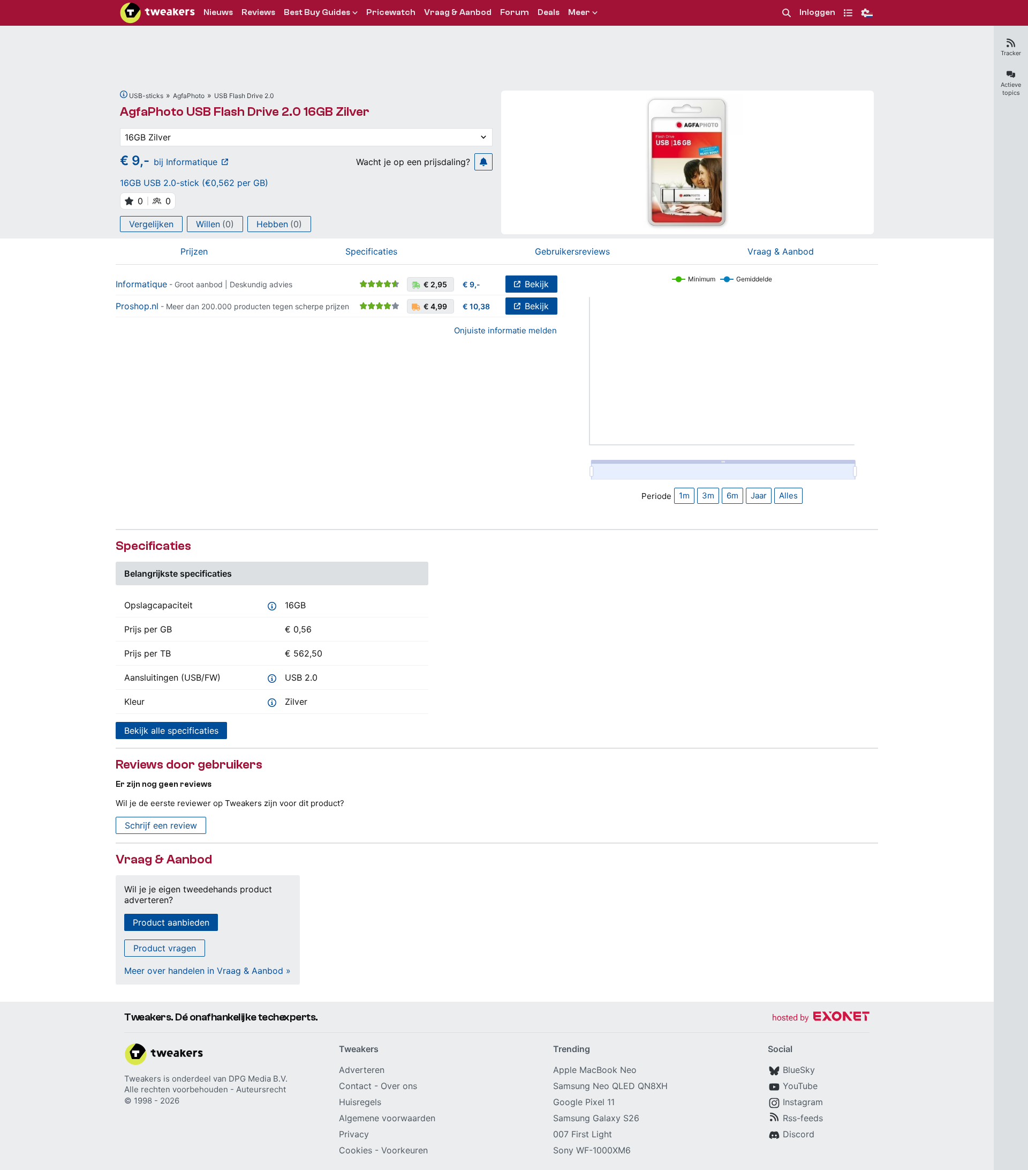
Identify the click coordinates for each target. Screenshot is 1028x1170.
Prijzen (194, 251)
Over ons (399, 1085)
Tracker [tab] (1011, 53)
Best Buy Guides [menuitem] (317, 12)
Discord (798, 1134)
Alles (788, 495)
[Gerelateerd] (123, 94)
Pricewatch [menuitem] (390, 12)
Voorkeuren (404, 1150)
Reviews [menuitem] (258, 12)
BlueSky (799, 1069)
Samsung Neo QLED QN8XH (610, 1085)
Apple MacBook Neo (595, 1069)
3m (708, 495)
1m (684, 495)
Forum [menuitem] (514, 12)
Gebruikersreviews (572, 251)
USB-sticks (146, 96)
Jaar (759, 495)
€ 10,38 (476, 306)
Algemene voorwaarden (387, 1118)
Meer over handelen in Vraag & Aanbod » (207, 970)
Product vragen (164, 948)
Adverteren (361, 1069)
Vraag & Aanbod (780, 251)
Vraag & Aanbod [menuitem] (458, 12)
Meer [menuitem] (579, 12)
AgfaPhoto (189, 96)
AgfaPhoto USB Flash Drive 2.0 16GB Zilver (244, 112)
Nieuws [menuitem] (218, 12)
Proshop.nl (137, 306)
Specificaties (371, 251)
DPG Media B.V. (258, 1079)
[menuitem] (786, 13)
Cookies (355, 1150)
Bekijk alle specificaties (171, 730)
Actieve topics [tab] (1011, 88)
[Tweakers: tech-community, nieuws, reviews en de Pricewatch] (157, 13)
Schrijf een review (161, 825)
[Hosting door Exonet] (821, 1018)
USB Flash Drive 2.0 (244, 96)
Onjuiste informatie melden (505, 330)
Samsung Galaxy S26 (596, 1118)
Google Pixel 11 (584, 1102)
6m (732, 495)
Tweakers (142, 1079)
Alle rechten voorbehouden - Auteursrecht (205, 1089)
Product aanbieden (171, 922)
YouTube (800, 1085)
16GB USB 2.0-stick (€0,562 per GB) (194, 182)
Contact (355, 1085)
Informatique (141, 284)
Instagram (803, 1102)
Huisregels (360, 1102)
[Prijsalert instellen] (483, 161)
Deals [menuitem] (549, 12)
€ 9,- (471, 284)
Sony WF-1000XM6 (592, 1150)
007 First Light (582, 1134)
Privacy (354, 1134)
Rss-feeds (803, 1118)
